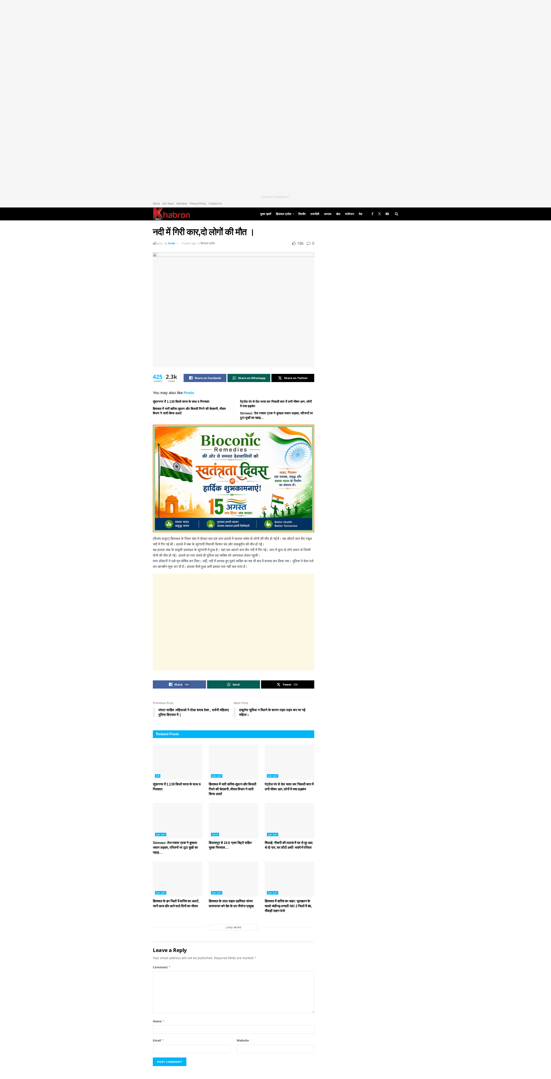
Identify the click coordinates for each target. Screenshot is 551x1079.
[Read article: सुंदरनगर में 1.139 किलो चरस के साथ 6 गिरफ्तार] (177, 762)
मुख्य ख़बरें (265, 214)
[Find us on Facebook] (372, 213)
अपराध (327, 214)
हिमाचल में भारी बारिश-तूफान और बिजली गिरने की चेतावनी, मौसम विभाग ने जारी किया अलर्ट (232, 789)
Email (158, 1040)
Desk (171, 243)
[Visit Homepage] (171, 213)
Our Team (168, 203)
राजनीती (314, 214)
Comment (162, 967)
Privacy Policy (198, 203)
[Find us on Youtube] (387, 213)
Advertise (181, 203)
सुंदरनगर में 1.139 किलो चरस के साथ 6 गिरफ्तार (181, 401)
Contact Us (215, 203)
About (156, 203)
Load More (233, 927)
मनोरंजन (349, 214)
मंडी (157, 775)
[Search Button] (396, 213)
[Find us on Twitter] (379, 213)
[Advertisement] (233, 622)
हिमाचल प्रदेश (283, 214)
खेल (338, 214)
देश (360, 214)
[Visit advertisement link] (275, 97)
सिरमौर (302, 214)
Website (243, 1040)
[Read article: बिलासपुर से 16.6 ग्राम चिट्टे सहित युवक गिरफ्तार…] (233, 820)
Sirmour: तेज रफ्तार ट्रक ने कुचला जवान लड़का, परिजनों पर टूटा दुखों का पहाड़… (175, 847)
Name (159, 1021)
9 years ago (189, 243)
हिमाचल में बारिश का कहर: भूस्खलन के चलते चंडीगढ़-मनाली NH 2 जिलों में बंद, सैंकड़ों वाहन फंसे (288, 906)
